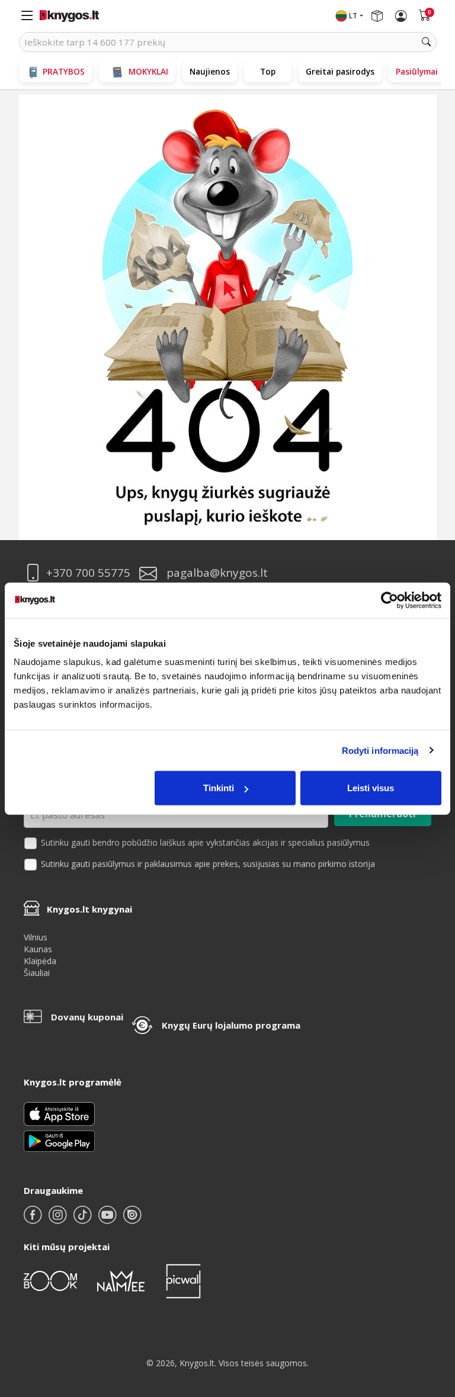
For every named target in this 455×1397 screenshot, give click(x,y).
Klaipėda (40, 960)
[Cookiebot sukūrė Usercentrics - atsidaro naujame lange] (389, 600)
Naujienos (210, 71)
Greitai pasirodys (340, 71)
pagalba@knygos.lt (217, 573)
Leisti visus (370, 788)
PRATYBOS (64, 71)
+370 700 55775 (88, 573)
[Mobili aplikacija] (59, 1140)
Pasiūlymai (417, 71)
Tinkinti (218, 788)
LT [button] (353, 16)
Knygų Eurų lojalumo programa (231, 1025)
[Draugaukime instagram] (59, 1219)
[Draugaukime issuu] (132, 1219)
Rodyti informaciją (380, 750)
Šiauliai (37, 972)
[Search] (426, 42)
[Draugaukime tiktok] (83, 1219)
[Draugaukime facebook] (34, 1219)
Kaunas (38, 949)
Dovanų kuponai (87, 1017)
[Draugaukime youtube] (108, 1219)
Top (267, 71)
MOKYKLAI (148, 71)
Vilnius (35, 937)
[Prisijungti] (401, 16)
